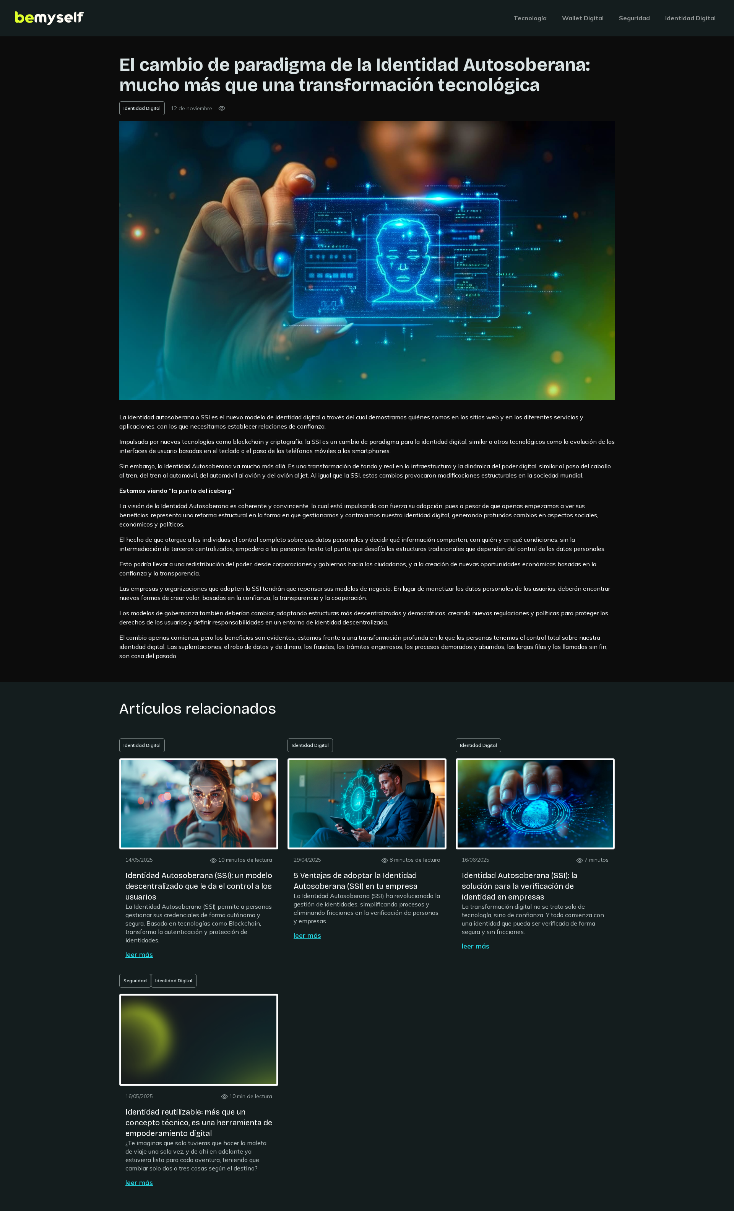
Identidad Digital (690, 18)
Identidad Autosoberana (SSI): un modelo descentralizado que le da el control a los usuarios (198, 886)
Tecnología (530, 18)
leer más (139, 954)
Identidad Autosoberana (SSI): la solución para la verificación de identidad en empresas (519, 886)
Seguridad (634, 18)
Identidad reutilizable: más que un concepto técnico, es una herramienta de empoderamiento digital (198, 1122)
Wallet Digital (583, 18)
